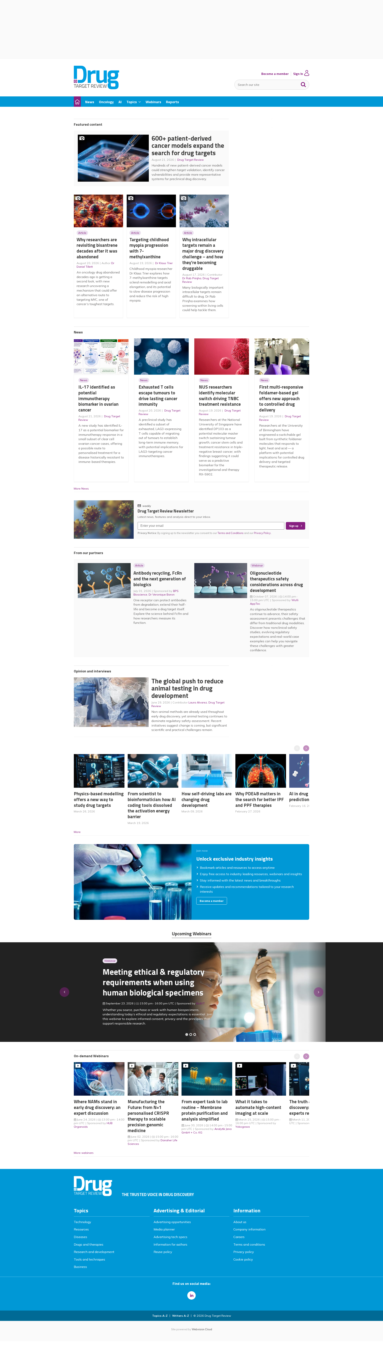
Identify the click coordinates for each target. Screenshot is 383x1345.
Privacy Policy (262, 533)
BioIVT (171, 1003)
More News (81, 488)
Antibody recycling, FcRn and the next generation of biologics (159, 578)
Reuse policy (163, 1252)
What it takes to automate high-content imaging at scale (258, 1107)
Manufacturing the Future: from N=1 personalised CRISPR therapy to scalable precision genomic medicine (148, 1116)
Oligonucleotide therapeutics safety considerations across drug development (276, 581)
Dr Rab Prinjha (191, 278)
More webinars (84, 1153)
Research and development (94, 1252)
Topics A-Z (160, 1316)
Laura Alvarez (198, 702)
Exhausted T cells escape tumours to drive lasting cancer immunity (158, 395)
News (83, 380)
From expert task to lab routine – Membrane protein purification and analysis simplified (205, 1110)
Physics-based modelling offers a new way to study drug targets (99, 799)
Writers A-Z (180, 1316)
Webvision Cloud (202, 1329)
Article (82, 233)
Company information (249, 1229)
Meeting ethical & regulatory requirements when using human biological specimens (125, 982)
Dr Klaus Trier (164, 263)
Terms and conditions (249, 1244)
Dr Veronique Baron (162, 594)
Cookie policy (243, 1259)
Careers (239, 1237)
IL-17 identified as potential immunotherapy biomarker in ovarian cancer (98, 398)
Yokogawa (242, 1127)
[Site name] (96, 88)
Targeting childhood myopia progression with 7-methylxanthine (149, 248)
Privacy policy (243, 1252)
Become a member (275, 74)
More (77, 832)
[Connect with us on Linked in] (191, 1295)
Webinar (257, 565)
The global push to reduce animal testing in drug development (187, 688)
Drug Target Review (190, 160)
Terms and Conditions (231, 533)
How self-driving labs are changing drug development (207, 799)
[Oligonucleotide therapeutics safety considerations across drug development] (194, 1034)
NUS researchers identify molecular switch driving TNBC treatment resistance (220, 395)
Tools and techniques (89, 1259)
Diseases (80, 1237)
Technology (82, 1222)
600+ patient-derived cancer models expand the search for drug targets (188, 145)
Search (303, 83)
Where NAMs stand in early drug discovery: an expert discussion (97, 1107)
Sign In (298, 74)
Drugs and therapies (88, 1244)
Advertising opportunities (172, 1222)
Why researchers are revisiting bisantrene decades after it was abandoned (97, 248)
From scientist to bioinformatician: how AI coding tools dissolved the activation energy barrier (152, 805)
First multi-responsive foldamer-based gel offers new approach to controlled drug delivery (281, 398)
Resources (81, 1229)
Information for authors (170, 1244)
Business (80, 1267)
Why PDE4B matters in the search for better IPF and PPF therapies (259, 799)
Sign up (293, 526)
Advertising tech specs (170, 1237)
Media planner (164, 1229)
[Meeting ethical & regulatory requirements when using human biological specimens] (187, 1034)
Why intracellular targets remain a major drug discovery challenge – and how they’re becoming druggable (203, 254)
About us (239, 1222)
